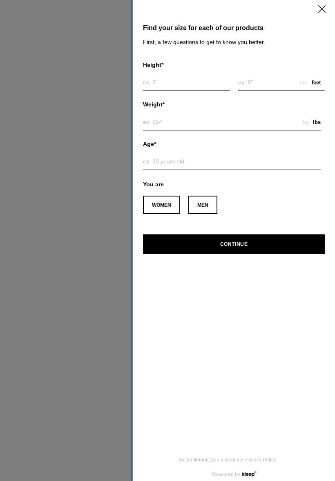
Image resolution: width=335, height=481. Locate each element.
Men (202, 205)
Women (161, 205)
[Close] (322, 9)
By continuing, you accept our (228, 460)
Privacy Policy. (261, 460)
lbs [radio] (317, 122)
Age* (149, 144)
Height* (153, 65)
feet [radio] (316, 82)
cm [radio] (304, 82)
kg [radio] (306, 122)
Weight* (154, 104)
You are (153, 184)
